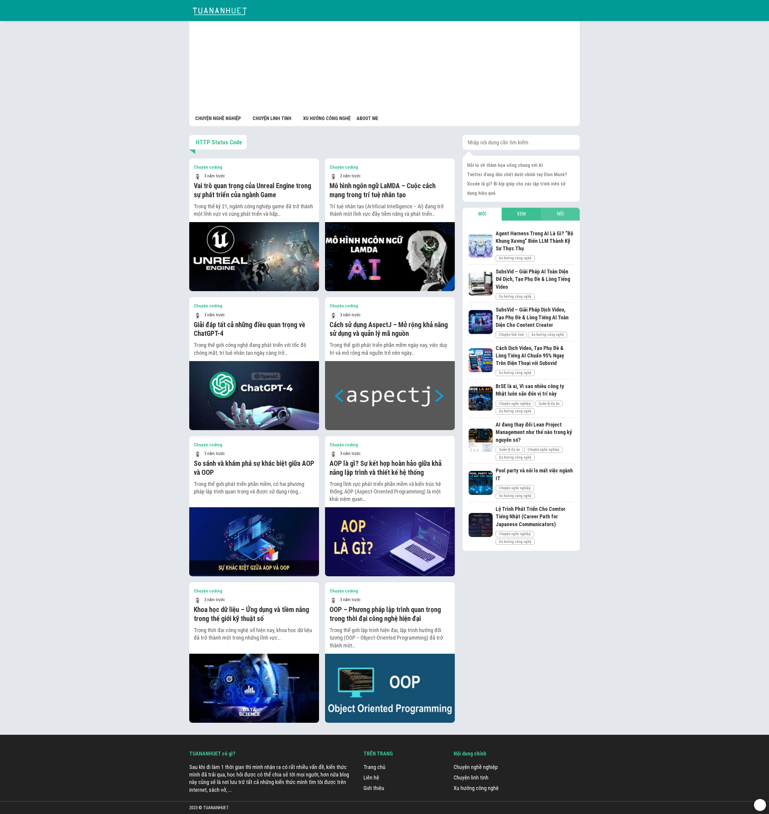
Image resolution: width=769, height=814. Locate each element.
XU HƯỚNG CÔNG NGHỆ (327, 118)
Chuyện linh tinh (511, 335)
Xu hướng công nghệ (515, 258)
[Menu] (574, 10)
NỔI (560, 214)
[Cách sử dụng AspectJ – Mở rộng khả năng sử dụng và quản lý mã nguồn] (390, 395)
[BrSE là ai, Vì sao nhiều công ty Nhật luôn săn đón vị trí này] (481, 399)
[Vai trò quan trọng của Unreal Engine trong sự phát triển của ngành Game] (254, 256)
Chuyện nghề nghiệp (515, 404)
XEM (521, 214)
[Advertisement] (384, 69)
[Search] (571, 142)
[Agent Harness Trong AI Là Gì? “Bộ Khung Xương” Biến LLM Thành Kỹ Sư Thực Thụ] (481, 246)
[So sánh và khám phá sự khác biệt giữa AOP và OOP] (254, 541)
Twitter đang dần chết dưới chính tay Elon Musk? (517, 174)
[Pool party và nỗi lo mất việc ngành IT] (481, 483)
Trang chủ (374, 767)
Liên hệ (371, 777)
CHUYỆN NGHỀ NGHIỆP (218, 118)
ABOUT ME (367, 118)
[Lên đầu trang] (760, 805)
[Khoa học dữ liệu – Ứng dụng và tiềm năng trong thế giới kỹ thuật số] (254, 688)
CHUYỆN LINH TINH (272, 118)
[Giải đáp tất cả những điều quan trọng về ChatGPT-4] (254, 395)
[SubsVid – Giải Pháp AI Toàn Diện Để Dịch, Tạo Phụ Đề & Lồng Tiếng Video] (481, 284)
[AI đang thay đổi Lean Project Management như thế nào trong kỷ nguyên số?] (481, 441)
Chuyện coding (208, 167)
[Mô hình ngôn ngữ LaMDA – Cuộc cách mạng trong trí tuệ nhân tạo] (390, 256)
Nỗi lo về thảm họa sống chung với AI (505, 165)
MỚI (482, 214)
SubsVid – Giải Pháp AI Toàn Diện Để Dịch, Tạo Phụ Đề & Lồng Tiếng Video (533, 279)
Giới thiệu (373, 788)
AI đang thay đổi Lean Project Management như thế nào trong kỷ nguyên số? (534, 432)
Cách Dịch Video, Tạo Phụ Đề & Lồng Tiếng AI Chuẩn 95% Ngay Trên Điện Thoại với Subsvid (530, 355)
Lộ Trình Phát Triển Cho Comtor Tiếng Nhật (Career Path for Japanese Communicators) (530, 516)
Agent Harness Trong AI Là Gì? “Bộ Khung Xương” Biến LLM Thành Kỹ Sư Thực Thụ (534, 241)
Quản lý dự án (549, 404)
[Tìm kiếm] (560, 10)
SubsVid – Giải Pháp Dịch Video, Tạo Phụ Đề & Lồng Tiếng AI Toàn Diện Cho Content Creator (532, 317)
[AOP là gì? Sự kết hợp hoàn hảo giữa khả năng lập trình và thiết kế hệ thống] (390, 541)
